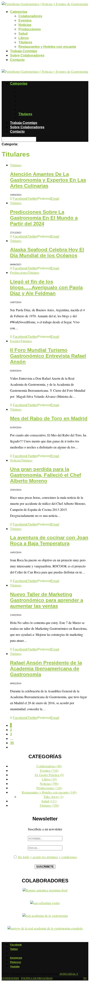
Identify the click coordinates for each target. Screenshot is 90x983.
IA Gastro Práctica (49, 775)
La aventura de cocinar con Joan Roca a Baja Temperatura (49, 540)
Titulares (25, 42)
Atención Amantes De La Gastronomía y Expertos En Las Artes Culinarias (48, 180)
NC (85, 978)
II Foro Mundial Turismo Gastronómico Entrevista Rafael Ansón (48, 355)
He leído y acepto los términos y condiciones (47, 857)
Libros (23, 38)
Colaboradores (30, 16)
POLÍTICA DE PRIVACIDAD (37, 978)
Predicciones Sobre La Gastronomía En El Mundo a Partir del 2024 (44, 217)
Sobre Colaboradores (27, 55)
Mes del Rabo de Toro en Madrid (48, 418)
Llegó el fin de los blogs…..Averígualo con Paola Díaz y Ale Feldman (46, 287)
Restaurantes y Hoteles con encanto (47, 46)
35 (12, 743)
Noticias (24, 25)
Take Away (53, 796)
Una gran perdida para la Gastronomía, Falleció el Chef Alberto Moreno (45, 475)
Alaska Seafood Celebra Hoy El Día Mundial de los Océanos (47, 252)
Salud (23, 33)
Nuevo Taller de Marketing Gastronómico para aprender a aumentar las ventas (46, 600)
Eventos (25, 20)
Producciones (29, 29)
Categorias (18, 12)
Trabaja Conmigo (23, 51)
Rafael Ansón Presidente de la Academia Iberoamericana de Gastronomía (46, 668)
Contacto (17, 60)
